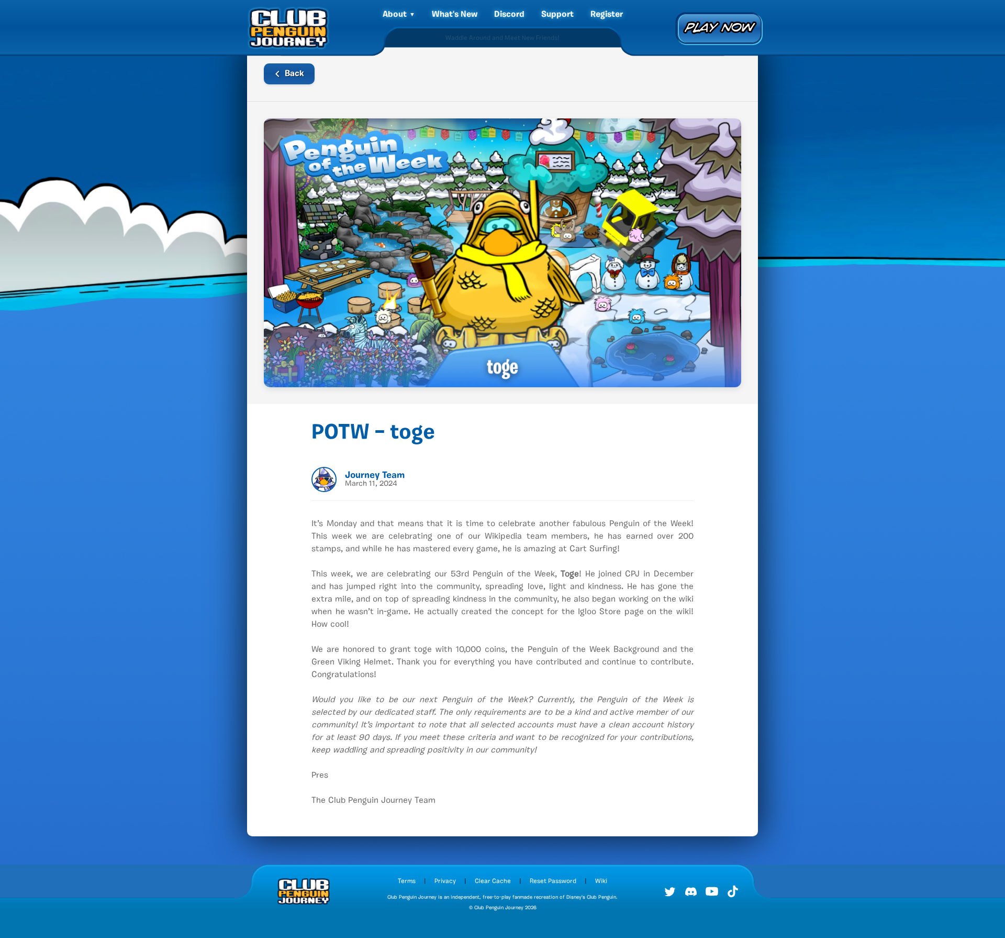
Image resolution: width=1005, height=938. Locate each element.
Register (606, 14)
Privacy (445, 881)
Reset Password (553, 881)
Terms (407, 881)
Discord (509, 14)
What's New (454, 14)
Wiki (601, 881)
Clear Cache (493, 881)
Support (557, 14)
